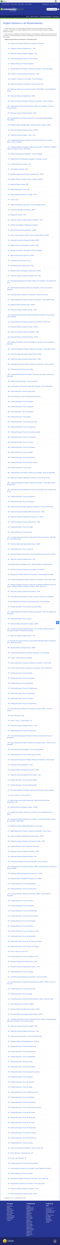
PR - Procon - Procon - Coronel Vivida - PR (20, 720)
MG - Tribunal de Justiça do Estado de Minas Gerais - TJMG (24, 359)
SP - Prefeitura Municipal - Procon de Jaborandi (21, 1082)
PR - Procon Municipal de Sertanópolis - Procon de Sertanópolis (25, 749)
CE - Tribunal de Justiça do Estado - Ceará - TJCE (22, 135)
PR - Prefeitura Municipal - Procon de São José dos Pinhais (24, 754)
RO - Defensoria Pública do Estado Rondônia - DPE (22, 856)
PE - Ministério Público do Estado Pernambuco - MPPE (23, 623)
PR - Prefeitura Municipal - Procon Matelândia (20, 683)
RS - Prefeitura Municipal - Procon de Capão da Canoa (23, 956)
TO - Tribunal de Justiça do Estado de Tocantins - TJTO (23, 1188)
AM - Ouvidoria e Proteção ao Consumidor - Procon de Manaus (25, 79)
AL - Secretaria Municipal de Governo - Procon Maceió (23, 58)
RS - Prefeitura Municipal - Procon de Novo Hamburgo (23, 916)
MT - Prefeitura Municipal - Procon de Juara (20, 532)
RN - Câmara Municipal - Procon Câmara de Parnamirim (23, 846)
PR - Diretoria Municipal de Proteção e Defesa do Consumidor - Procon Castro (29, 663)
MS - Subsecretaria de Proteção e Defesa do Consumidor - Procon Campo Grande (30, 506)
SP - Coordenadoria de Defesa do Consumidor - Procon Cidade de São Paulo (29, 1168)
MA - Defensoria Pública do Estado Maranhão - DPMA (23, 337)
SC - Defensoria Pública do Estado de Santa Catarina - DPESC (25, 1014)
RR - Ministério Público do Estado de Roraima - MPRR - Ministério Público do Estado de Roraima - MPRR (32, 867)
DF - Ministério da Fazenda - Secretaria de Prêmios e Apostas (25, 250)
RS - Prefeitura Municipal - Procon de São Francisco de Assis (25, 941)
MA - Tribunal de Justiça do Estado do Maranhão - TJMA (23, 332)
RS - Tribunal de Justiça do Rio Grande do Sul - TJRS (23, 961)
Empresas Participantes (46, 16)
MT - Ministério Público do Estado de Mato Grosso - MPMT (24, 544)
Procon (13, 1198)
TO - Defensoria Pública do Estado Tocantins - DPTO (22, 1193)
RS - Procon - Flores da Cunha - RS (18, 951)
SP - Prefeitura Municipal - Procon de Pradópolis (21, 1097)
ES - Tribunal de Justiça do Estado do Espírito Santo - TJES (24, 275)
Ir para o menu (14, 4)
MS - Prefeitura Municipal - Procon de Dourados (21, 501)
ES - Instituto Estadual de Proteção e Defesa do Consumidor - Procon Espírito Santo (31, 299)
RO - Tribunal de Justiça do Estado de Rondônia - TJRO (23, 851)
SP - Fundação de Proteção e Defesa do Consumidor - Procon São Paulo (28, 1178)
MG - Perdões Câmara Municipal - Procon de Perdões (23, 381)
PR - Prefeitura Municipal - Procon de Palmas (20, 698)
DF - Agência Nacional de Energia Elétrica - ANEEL (22, 230)
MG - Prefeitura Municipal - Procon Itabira (19, 417)
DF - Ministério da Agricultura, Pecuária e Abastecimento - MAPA (26, 174)
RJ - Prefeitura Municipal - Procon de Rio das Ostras (22, 780)
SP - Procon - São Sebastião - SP (17, 1158)
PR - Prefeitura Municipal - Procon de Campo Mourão (22, 688)
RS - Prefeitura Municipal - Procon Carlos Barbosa (22, 883)
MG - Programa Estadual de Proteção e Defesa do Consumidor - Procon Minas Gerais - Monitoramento (31, 483)
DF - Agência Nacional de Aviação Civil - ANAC (21, 255)
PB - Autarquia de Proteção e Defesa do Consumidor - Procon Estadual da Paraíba (31, 574)
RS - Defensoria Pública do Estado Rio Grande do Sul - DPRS (25, 873)
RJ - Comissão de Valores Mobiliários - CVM (20, 764)
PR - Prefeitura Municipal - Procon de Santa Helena (22, 703)
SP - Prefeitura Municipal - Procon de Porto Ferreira (22, 1138)
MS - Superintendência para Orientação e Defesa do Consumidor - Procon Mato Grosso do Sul (31, 490)
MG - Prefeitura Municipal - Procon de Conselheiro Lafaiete (24, 432)
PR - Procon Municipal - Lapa (16, 715)
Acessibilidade (45, 4)
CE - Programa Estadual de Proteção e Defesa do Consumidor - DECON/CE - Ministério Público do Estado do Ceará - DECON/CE (32, 148)
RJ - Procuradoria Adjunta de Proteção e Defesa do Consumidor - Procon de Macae (31, 790)
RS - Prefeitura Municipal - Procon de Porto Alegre (22, 921)
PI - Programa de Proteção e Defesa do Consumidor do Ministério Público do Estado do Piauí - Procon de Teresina (31, 641)
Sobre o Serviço (34, 16)
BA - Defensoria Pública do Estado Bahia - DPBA (21, 96)
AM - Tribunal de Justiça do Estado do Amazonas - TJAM (23, 74)
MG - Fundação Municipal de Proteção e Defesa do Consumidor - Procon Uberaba (30, 364)
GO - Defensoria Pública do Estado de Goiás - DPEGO (23, 327)
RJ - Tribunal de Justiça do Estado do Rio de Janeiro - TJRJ (24, 775)
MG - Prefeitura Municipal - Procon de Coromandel (22, 437)
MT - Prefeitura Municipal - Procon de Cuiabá (20, 527)
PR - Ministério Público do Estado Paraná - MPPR (21, 647)
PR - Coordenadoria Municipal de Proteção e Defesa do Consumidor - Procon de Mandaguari (29, 736)
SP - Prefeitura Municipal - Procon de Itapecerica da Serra (24, 1072)
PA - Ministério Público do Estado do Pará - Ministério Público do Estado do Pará (30, 564)
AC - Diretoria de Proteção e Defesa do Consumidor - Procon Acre (26, 43)
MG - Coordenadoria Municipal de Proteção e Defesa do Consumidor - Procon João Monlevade (30, 375)
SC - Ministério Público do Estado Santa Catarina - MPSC (24, 1009)
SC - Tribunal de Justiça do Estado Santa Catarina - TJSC (24, 966)
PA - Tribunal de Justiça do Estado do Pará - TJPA (21, 559)
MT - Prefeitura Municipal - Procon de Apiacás (20, 549)
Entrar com (52, 9)
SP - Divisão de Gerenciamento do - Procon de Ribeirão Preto (25, 1036)
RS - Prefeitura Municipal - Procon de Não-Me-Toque (22, 911)
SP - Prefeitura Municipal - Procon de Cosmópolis (21, 1066)
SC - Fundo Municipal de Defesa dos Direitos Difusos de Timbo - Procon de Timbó (30, 999)
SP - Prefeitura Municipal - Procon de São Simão (21, 1112)
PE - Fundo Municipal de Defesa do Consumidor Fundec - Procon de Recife (29, 601)
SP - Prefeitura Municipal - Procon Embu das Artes (22, 1051)
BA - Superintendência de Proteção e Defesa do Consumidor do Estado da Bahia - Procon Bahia (30, 119)
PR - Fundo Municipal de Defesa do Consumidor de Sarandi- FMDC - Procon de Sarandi (29, 709)
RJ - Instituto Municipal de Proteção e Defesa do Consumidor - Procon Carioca (29, 831)
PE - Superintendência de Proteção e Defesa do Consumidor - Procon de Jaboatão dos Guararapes (31, 612)
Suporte (9, 1220)
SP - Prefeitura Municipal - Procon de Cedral (20, 1061)
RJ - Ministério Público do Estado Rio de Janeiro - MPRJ (23, 770)
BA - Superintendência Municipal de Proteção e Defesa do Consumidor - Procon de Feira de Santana (30, 107)
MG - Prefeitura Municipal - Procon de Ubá (19, 467)
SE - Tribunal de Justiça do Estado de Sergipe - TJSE (22, 1026)
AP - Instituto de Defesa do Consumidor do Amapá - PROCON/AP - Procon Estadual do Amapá (31, 90)
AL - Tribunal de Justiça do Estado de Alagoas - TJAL (22, 53)
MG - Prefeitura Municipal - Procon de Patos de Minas (22, 462)
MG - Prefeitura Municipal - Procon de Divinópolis (21, 447)
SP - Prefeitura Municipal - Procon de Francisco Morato (23, 1163)
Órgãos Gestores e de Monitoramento (30, 1207)
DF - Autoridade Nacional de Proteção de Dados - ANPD (23, 240)
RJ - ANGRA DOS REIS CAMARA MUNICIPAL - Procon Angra (25, 826)
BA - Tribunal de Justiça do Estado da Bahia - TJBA (22, 113)
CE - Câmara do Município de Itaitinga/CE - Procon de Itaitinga (25, 154)
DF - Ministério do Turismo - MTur (17, 215)
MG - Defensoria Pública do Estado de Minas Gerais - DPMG (24, 354)
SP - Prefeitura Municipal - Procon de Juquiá (20, 1087)
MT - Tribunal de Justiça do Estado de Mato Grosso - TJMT (24, 522)
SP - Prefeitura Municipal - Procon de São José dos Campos (24, 1107)
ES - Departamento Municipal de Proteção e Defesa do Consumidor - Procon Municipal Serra (31, 281)
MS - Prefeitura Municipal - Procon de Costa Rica (21, 496)
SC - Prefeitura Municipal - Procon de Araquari (20, 971)
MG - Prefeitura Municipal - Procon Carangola (20, 401)
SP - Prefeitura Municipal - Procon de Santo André (21, 1102)
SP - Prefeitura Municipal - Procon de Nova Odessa (22, 1132)
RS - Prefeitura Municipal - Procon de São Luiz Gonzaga (23, 946)
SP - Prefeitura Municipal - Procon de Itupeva (20, 1077)
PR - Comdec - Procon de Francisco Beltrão (20, 657)
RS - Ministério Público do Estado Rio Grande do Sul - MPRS (25, 878)
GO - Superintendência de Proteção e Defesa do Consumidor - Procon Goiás (29, 322)
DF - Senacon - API (13, 199)
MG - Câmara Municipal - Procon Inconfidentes (21, 411)
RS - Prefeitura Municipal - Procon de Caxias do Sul (22, 888)
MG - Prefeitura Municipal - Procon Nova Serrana (21, 457)
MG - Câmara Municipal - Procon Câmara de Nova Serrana (24, 396)
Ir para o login (21, 4)
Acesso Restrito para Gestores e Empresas (11, 1217)
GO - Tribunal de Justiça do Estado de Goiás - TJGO (22, 310)
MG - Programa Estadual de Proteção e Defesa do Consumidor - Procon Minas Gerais (31, 349)
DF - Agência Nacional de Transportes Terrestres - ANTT (23, 245)
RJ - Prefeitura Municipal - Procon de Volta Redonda (22, 785)
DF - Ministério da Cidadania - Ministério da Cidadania (23, 225)
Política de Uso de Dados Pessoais (50, 1216)
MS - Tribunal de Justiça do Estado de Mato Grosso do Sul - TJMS (26, 511)
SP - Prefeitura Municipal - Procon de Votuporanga (22, 1127)
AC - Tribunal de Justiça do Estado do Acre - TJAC (22, 48)
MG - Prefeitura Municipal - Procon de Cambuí (20, 369)
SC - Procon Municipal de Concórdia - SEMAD (21, 1004)
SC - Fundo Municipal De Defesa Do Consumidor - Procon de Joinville (27, 977)
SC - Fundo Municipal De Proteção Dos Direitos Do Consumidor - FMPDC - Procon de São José (31, 982)
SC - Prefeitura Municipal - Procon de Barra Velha (21, 988)
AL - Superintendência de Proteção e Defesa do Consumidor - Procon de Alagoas (30, 68)
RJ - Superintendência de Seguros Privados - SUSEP (23, 807)
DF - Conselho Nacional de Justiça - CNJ (19, 164)
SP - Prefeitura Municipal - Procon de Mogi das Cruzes (23, 1092)
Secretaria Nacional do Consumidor (30, 1217)
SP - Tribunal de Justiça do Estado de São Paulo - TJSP (23, 1031)
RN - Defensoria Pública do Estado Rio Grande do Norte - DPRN (26, 836)
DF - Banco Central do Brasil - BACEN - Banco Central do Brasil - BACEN (28, 235)
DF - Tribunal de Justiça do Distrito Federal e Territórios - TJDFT (25, 220)
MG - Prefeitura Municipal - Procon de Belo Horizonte (22, 422)
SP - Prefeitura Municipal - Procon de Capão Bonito (22, 1046)
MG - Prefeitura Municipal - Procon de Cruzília (20, 442)
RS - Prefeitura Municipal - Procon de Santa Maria (21, 936)
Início (27, 16)
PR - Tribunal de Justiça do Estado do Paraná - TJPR (22, 725)
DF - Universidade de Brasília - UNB (18, 169)
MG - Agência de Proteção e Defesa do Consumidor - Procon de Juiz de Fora (29, 477)
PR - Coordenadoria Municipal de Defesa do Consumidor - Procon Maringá (28, 652)
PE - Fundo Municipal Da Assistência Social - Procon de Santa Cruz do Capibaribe (31, 596)
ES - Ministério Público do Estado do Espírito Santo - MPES (24, 270)
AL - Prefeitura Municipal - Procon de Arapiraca (21, 63)
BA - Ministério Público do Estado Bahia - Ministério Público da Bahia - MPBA (29, 125)
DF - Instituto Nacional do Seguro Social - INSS (21, 265)
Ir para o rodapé (28, 4)
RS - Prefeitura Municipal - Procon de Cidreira (20, 900)
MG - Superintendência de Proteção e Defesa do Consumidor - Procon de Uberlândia (31, 472)
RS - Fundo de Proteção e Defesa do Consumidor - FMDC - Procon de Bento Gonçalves (28, 894)
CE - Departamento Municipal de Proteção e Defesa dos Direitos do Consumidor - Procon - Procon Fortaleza (30, 141)
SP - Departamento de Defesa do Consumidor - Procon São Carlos (26, 1183)
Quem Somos (30, 1230)
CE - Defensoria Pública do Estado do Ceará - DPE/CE (23, 130)
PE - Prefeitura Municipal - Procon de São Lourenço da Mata (24, 606)
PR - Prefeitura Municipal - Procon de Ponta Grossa (22, 730)
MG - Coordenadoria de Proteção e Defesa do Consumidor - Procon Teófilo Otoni (30, 386)
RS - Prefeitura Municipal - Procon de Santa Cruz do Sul (23, 931)
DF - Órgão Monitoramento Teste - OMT (19, 189)
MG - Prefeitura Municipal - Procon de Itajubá (20, 452)
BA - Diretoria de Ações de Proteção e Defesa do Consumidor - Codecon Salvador (30, 101)
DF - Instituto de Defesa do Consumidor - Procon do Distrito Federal (26, 204)
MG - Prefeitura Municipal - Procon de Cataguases (22, 427)
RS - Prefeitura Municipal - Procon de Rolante (20, 926)
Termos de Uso (50, 1208)
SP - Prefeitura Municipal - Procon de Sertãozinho (21, 1117)
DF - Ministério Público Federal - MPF (18, 184)
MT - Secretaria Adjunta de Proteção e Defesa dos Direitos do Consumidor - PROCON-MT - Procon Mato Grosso (31, 538)
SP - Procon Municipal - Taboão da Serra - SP (20, 1153)
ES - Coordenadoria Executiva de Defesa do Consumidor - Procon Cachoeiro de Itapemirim (29, 288)
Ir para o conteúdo (5, 4)
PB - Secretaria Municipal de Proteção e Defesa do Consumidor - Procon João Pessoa (32, 579)
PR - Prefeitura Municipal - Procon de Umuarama (21, 678)
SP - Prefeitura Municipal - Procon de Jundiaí (20, 1173)
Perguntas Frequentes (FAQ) (49, 1221)
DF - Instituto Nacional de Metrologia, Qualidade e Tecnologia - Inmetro (27, 159)
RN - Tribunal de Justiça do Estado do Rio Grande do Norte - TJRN (26, 841)
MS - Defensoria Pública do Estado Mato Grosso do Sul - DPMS (25, 517)
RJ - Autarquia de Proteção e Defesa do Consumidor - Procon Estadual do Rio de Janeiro (30, 813)
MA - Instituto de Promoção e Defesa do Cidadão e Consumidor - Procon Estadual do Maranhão (31, 343)
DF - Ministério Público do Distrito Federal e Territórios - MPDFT (25, 179)
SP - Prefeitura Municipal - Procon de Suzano (20, 1143)
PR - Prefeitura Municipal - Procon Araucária (20, 673)
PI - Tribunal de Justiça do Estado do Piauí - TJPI (21, 635)
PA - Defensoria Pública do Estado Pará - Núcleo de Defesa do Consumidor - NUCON (31, 554)
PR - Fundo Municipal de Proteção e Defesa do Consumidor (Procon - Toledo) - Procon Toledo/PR (31, 743)
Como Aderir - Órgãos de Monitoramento (30, 1227)
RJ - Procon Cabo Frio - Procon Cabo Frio (19, 795)
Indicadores (56, 16)
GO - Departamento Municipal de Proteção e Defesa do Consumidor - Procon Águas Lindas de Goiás (30, 315)
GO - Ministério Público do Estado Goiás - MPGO (21, 304)
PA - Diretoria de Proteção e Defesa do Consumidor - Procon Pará (26, 569)
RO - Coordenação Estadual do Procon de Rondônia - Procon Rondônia (28, 861)
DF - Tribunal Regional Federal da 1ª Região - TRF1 (22, 194)
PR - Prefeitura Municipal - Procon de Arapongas (21, 693)
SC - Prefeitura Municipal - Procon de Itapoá (20, 994)
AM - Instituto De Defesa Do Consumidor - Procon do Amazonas (25, 84)
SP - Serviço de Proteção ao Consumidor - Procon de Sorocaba (25, 1148)
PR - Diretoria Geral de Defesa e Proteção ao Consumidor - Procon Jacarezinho (30, 668)
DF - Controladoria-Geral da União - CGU (19, 260)
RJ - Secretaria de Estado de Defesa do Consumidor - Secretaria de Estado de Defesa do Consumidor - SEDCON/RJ (31, 820)
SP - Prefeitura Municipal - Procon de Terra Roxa (21, 1122)
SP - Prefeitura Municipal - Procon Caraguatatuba (21, 1056)
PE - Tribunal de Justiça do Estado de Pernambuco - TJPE (24, 591)
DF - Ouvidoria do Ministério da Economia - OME (21, 209)
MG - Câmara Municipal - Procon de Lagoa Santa (21, 391)
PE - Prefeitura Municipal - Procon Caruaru (19, 618)
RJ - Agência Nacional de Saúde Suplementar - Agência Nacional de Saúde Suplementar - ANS (28, 801)
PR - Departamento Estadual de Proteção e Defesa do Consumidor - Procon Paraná (31, 759)
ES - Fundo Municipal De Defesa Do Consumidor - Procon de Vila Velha (28, 294)
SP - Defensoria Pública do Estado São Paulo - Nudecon (23, 1041)
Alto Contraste (54, 4)
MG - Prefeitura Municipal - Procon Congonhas (21, 406)
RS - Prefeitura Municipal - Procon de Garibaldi (21, 905)
